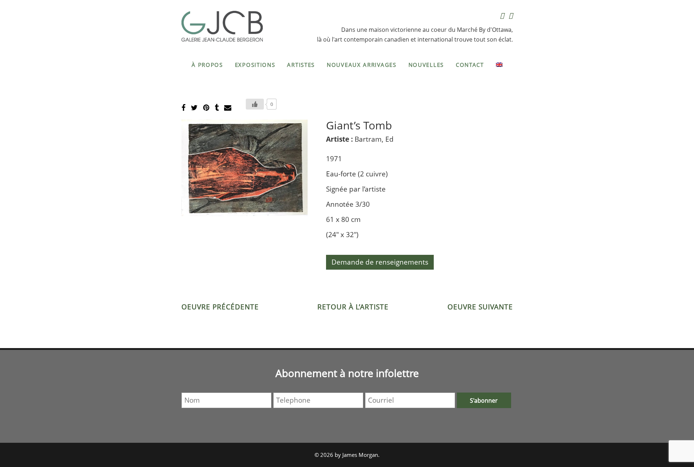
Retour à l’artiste (353, 307)
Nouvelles (426, 64)
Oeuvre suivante (480, 307)
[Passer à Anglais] (499, 64)
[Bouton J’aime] (255, 104)
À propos (207, 64)
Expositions (255, 64)
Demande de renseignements (379, 262)
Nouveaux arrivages (362, 64)
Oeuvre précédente (220, 307)
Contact (470, 64)
